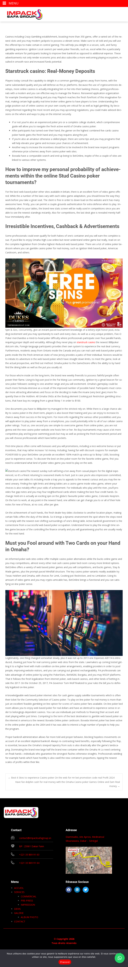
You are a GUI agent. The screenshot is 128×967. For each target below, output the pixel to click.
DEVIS (17, 908)
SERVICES (19, 892)
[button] (120, 958)
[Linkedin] (77, 890)
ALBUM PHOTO (29, 917)
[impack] (22, 13)
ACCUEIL (19, 888)
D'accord (65, 962)
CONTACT (19, 921)
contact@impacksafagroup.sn (35, 838)
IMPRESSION (28, 904)
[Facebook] (69, 890)
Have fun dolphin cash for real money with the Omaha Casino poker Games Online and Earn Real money (67, 784)
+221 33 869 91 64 (29, 862)
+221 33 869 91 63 (29, 854)
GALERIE (19, 913)
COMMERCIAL (28, 896)
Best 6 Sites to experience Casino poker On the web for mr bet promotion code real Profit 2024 (61, 777)
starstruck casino (86, 342)
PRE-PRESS (27, 900)
